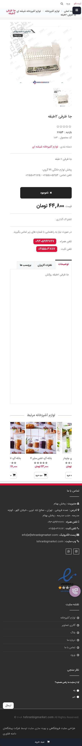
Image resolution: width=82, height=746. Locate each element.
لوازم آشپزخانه (67, 618)
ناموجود (44, 193)
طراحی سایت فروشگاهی (61, 728)
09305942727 (44, 241)
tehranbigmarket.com (49, 541)
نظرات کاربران (45, 265)
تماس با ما (69, 647)
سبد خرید (38, 475)
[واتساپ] (69, 551)
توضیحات (63, 264)
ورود (72, 655)
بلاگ (72, 632)
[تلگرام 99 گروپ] (41, 372)
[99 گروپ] (41, 317)
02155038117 (46, 249)
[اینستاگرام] (76, 551)
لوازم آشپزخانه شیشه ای (45, 147)
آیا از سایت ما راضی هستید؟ (67, 682)
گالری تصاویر (68, 625)
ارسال (8, 705)
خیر (73, 697)
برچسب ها (25, 265)
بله (74, 690)
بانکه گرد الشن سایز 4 (41, 458)
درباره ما (71, 640)
